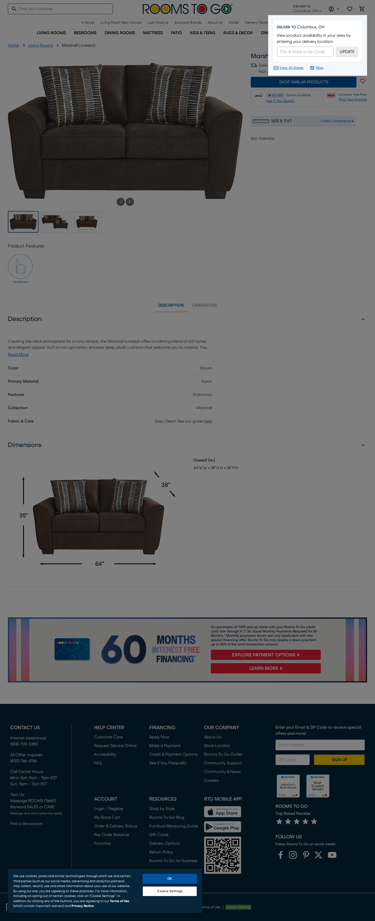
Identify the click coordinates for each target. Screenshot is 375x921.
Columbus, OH (310, 27)
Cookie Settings (169, 891)
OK (169, 878)
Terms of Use (119, 901)
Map (319, 68)
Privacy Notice (82, 906)
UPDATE (347, 52)
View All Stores (291, 68)
